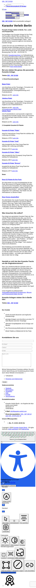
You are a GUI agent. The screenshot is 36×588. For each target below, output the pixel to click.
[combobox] (18, 436)
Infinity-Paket (6, 111)
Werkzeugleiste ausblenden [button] (8, 485)
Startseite (8, 12)
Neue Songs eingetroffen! (10, 197)
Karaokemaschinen (15, 55)
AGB (9, 429)
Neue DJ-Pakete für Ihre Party (12, 179)
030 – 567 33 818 (12, 75)
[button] (1, 442)
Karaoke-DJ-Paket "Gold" (10, 141)
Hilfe (18, 15)
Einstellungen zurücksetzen (8, 572)
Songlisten (9, 15)
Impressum (14, 429)
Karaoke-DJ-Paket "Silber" (11, 152)
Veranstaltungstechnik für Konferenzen (14, 292)
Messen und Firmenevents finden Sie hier (17, 293)
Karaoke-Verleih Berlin (20, 427)
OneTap (12, 482)
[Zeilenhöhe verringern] (3, 511)
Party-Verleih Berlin (16, 66)
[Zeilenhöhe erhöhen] (3, 505)
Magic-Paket (6, 84)
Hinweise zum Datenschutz (14, 379)
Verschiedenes (10, 18)
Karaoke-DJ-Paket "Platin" (11, 130)
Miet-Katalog (15, 13)
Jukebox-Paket (7, 98)
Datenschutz (25, 429)
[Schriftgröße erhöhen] (3, 483)
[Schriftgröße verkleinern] (3, 490)
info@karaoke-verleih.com (18, 411)
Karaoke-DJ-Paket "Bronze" (11, 163)
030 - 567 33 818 (7, 1)
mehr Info (15, 95)
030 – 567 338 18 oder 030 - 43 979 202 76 (18, 414)
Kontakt (26, 15)
